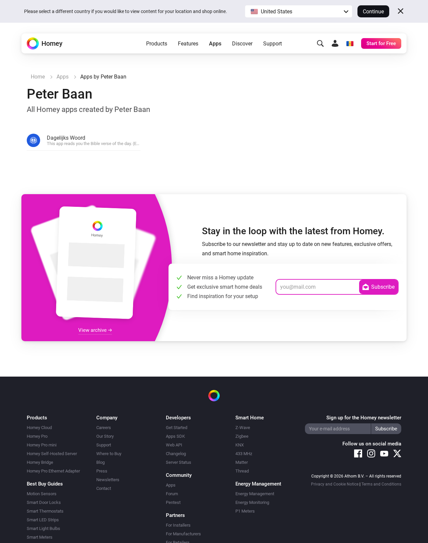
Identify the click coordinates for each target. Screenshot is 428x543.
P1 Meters (245, 511)
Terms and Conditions (381, 484)
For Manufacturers (183, 533)
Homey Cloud (39, 427)
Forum (172, 493)
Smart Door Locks (44, 502)
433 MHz (243, 453)
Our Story (105, 436)
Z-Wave (242, 427)
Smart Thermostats (45, 511)
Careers (103, 427)
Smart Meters (39, 537)
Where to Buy (108, 453)
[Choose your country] (350, 43)
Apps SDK (175, 436)
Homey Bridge (40, 462)
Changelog (176, 453)
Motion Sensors (42, 493)
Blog (100, 462)
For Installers (178, 525)
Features (188, 43)
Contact (103, 488)
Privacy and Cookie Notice (334, 484)
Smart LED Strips (43, 519)
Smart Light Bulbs (43, 528)
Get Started (176, 427)
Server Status (178, 462)
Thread (242, 470)
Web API (174, 444)
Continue (373, 11)
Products (156, 43)
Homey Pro (37, 436)
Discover (242, 43)
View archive (93, 330)
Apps (215, 43)
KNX (239, 444)
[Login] (335, 43)
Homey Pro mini (42, 444)
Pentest (173, 502)
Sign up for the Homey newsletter (363, 418)
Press (101, 470)
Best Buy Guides (45, 484)
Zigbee (241, 436)
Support (272, 43)
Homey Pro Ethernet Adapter (53, 470)
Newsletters (107, 479)
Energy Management (254, 493)
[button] (298, 11)
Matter (241, 462)
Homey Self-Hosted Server (52, 453)
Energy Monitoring (252, 502)
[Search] (320, 43)
